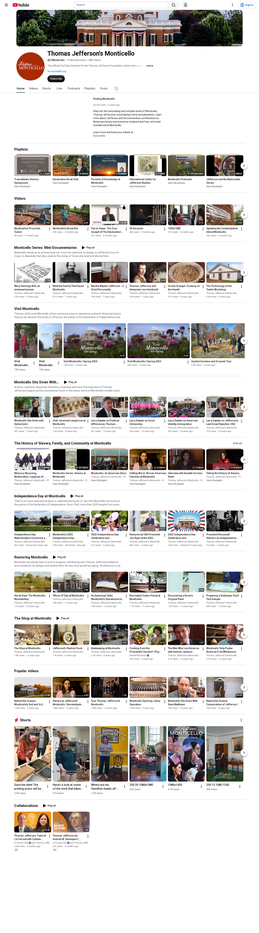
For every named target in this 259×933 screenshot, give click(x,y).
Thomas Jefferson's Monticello (29, 293)
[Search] (173, 4)
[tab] (20, 88)
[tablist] (129, 88)
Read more (99, 136)
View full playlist (22, 186)
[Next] (244, 165)
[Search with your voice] (185, 4)
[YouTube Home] (21, 5)
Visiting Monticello (104, 98)
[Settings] (232, 5)
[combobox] (121, 5)
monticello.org (58, 71)
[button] (99, 136)
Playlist (50, 480)
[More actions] (49, 229)
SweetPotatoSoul (138, 655)
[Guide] (6, 5)
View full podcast (176, 183)
